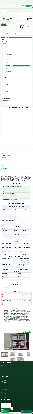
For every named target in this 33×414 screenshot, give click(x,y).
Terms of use (2, 381)
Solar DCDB (15, 9)
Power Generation (9, 9)
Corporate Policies (3, 373)
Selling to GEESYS (3, 379)
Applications (4, 157)
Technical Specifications (6, 155)
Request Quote (3, 25)
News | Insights (2, 374)
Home (1, 9)
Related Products (4, 168)
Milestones (2, 366)
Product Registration (3, 380)
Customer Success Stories (4, 384)
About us (2, 364)
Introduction (4, 151)
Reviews (3, 164)
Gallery (3, 166)
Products (4, 9)
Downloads (3, 159)
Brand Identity (2, 367)
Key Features (4, 153)
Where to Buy (2, 383)
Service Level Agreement (4, 382)
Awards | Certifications (4, 368)
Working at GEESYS (3, 385)
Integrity (2, 365)
